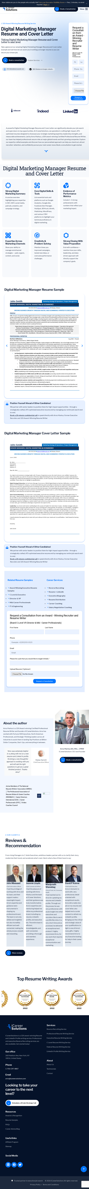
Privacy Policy (35, 1184)
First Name (14, 627)
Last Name (49, 627)
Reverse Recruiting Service (56, 1029)
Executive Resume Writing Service (59, 1038)
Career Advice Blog (12, 1129)
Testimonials (51, 1069)
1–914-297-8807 (11, 1069)
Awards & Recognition (13, 1115)
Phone (12, 638)
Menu (82, 9)
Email (12, 648)
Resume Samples (11, 1120)
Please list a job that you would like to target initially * (29, 659)
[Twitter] (20, 1164)
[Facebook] (14, 1164)
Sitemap (8, 1146)
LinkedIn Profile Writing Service (58, 1051)
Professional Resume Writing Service (60, 1033)
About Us (50, 1064)
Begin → (46, 4)
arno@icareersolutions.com (15, 1078)
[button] (6, 345)
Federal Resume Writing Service (58, 1047)
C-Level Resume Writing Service (58, 1042)
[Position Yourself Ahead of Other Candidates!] (7, 404)
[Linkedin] (8, 1164)
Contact (50, 1073)
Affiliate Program (11, 1142)
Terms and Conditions (51, 1184)
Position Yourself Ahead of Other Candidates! (30, 403)
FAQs (7, 1124)
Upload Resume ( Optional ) (20, 669)
